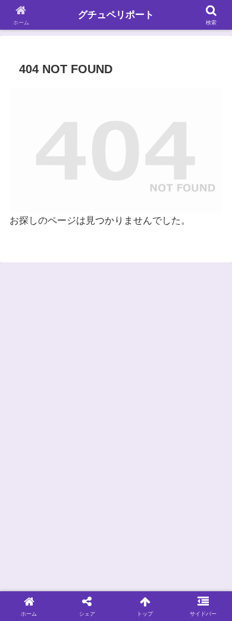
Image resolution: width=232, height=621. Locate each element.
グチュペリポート (116, 15)
